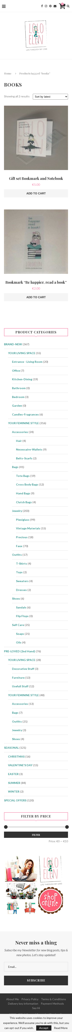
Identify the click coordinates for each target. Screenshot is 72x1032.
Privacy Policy (29, 999)
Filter (36, 834)
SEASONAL (11, 747)
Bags (15, 467)
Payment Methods (52, 1003)
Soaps (20, 633)
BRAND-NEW (13, 344)
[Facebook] (42, 6)
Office (16, 370)
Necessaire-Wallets (29, 449)
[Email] (55, 6)
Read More (61, 1028)
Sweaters (22, 581)
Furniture (18, 677)
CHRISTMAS (16, 756)
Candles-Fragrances (25, 414)
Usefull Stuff (20, 686)
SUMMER (14, 783)
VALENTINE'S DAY (20, 765)
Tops (19, 572)
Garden (17, 405)
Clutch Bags (24, 502)
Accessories (20, 432)
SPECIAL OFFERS (15, 800)
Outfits (17, 554)
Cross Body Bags (27, 484)
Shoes (16, 598)
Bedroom (18, 397)
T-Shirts (21, 563)
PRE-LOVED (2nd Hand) (19, 651)
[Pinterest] (50, 6)
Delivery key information (23, 1003)
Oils (18, 642)
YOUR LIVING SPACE (21, 353)
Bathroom (19, 388)
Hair (19, 440)
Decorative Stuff (23, 668)
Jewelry (17, 510)
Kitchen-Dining (22, 379)
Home (7, 73)
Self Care (18, 625)
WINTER (13, 791)
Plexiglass (22, 519)
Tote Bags (23, 475)
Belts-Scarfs (24, 458)
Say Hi (36, 1008)
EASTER (13, 774)
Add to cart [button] (36, 193)
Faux (19, 546)
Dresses (21, 590)
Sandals (21, 607)
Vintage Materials (28, 528)
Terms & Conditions (53, 999)
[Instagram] (46, 6)
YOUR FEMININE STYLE (23, 423)
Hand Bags (23, 493)
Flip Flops (22, 616)
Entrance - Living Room (27, 361)
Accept (43, 1028)
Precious (22, 537)
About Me (12, 999)
